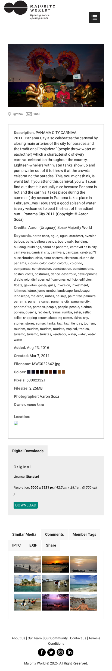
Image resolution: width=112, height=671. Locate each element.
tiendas (76, 323)
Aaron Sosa (35, 405)
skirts (78, 318)
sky (85, 318)
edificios (85, 279)
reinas (56, 312)
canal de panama (56, 247)
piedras (86, 307)
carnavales (22, 252)
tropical (71, 329)
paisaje (61, 296)
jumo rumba (47, 291)
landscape (65, 291)
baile (29, 241)
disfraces (38, 279)
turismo (19, 334)
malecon (37, 296)
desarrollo (68, 274)
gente (42, 285)
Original (22, 467)
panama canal (38, 301)
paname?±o (22, 307)
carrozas (72, 252)
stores (29, 323)
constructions (83, 269)
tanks (51, 323)
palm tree (75, 296)
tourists (58, 329)
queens (31, 312)
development (87, 274)
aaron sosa (41, 236)
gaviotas (30, 285)
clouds (33, 263)
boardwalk (65, 241)
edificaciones (56, 279)
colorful (63, 263)
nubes (49, 296)
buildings (34, 247)
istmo (31, 291)
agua (54, 236)
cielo (38, 258)
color (43, 263)
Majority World (35, 663)
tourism (89, 323)
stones (19, 323)
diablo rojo (22, 279)
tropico (84, 329)
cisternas (71, 258)
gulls (51, 285)
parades (39, 307)
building (81, 241)
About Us (18, 638)
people (51, 307)
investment (80, 285)
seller (77, 312)
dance (55, 274)
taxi (60, 323)
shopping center (35, 318)
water (72, 334)
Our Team (35, 638)
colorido (76, 263)
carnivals (57, 252)
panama (20, 301)
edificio (72, 279)
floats (18, 285)
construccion (41, 269)
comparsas (22, 269)
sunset (41, 323)
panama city (60, 301)
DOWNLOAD (25, 505)
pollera (19, 312)
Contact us (78, 638)
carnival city (40, 252)
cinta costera (53, 258)
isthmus (20, 291)
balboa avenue (45, 241)
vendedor (59, 334)
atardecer (76, 236)
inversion (63, 285)
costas (19, 274)
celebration (25, 258)
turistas (45, 334)
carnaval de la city (83, 247)
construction (62, 269)
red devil (44, 312)
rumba (67, 312)
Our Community (56, 638)
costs (29, 274)
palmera (89, 296)
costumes (42, 274)
